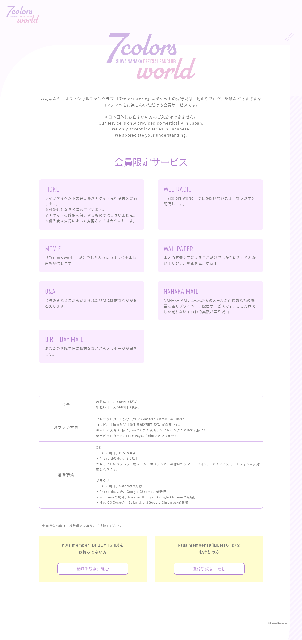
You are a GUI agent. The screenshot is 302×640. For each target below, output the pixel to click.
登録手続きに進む (92, 568)
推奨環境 (76, 525)
